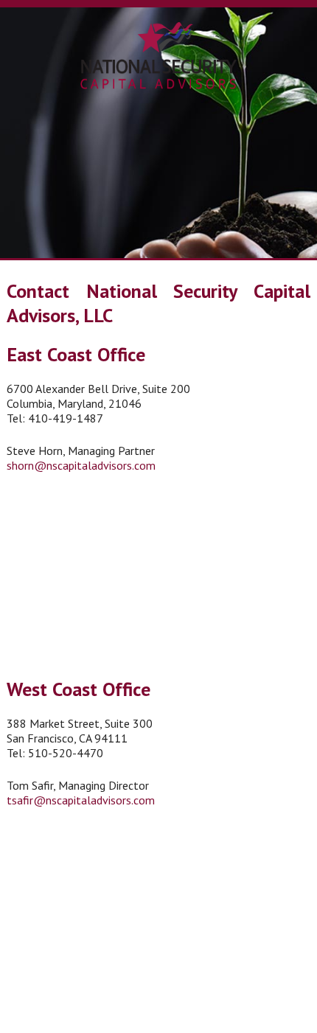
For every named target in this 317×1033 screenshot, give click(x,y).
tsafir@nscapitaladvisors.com (81, 800)
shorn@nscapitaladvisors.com (81, 465)
